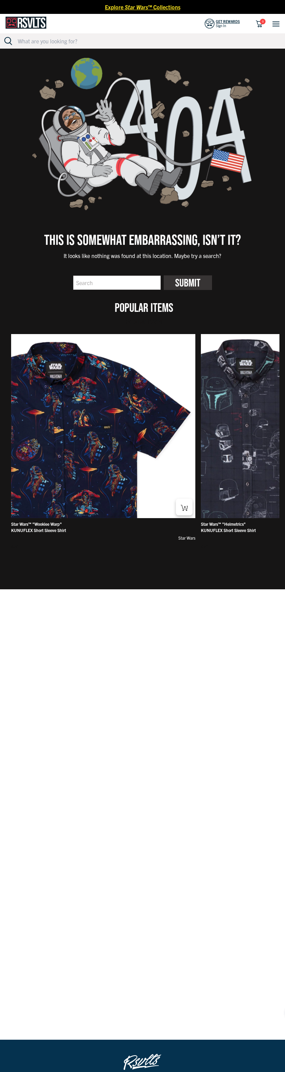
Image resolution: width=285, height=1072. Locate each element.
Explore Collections (142, 6)
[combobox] (146, 41)
